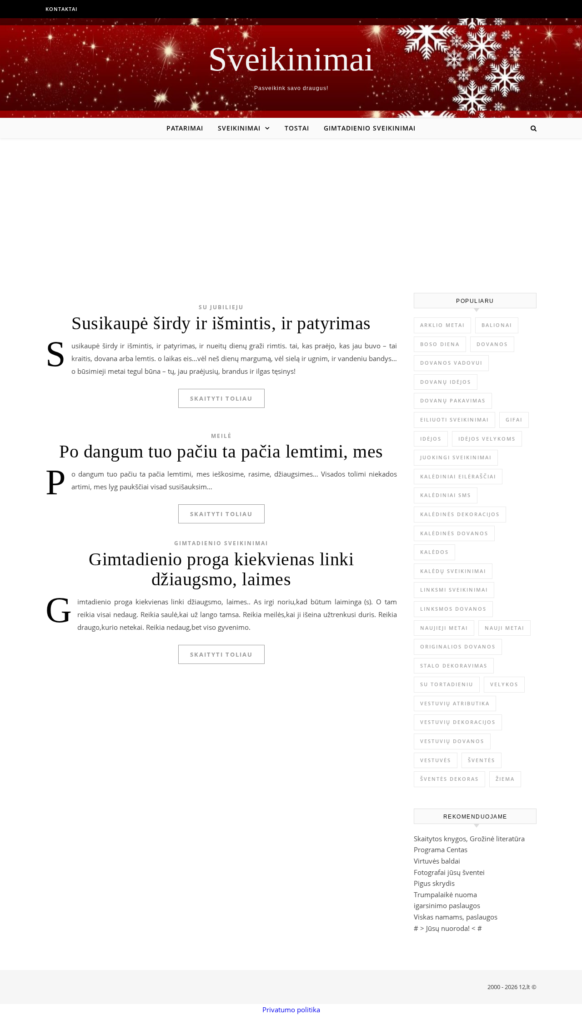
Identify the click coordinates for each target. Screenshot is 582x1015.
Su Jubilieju (221, 307)
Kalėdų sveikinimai (453, 571)
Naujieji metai (444, 627)
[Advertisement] (291, 206)
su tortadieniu (446, 684)
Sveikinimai (291, 59)
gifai (514, 419)
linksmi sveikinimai (454, 589)
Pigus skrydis (434, 883)
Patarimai (184, 128)
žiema (505, 778)
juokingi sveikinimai (456, 457)
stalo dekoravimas (453, 665)
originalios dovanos (458, 646)
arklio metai (442, 325)
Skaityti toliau (221, 398)
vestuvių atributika (455, 703)
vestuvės (435, 760)
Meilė (221, 436)
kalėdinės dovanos (454, 533)
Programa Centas (440, 849)
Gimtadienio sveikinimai (370, 128)
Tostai (297, 128)
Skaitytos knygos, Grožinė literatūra (469, 838)
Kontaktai (61, 8)
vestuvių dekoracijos (458, 722)
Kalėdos (434, 551)
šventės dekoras (449, 778)
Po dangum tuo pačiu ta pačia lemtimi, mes (221, 451)
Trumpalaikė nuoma (445, 894)
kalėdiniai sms (445, 495)
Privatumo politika (291, 1009)
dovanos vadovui (451, 362)
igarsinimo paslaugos (447, 905)
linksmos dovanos (453, 608)
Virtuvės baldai (437, 860)
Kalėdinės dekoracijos (460, 514)
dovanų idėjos (445, 381)
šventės (481, 760)
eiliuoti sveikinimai (454, 419)
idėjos (431, 438)
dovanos (492, 344)
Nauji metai (504, 627)
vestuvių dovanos (452, 741)
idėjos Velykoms (487, 438)
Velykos (504, 684)
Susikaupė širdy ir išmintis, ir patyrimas (221, 323)
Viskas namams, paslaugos (455, 916)
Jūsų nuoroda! (448, 928)
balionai (497, 325)
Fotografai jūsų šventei (449, 872)
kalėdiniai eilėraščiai (458, 476)
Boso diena (440, 344)
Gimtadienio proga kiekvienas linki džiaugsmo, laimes (221, 569)
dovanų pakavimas (453, 400)
